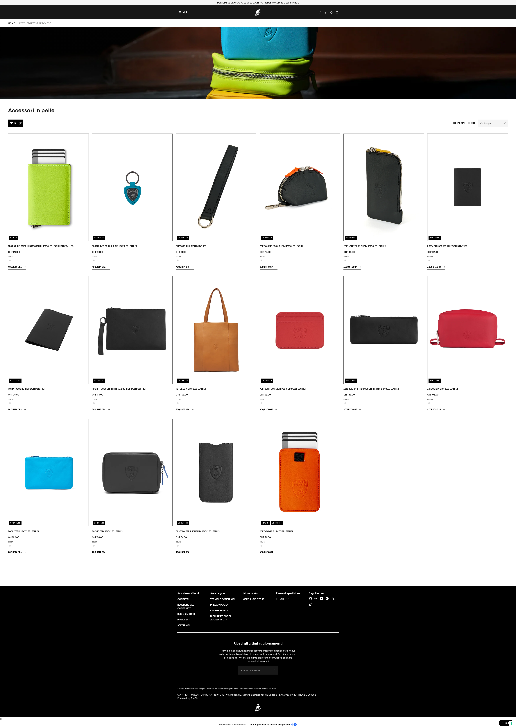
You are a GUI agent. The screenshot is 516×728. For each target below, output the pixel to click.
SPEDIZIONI (183, 625)
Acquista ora (15, 266)
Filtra (13, 123)
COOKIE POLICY (219, 610)
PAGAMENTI (184, 619)
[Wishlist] (331, 12)
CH (282, 599)
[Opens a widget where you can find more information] (506, 723)
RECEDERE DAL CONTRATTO (185, 607)
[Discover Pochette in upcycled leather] (48, 472)
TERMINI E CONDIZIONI (222, 599)
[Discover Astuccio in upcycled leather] (467, 330)
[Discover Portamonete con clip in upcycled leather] (300, 187)
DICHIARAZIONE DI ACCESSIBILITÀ (220, 618)
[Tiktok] (311, 605)
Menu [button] (185, 12)
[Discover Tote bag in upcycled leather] (216, 330)
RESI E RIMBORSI (186, 614)
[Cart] (337, 12)
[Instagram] (316, 598)
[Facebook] (310, 598)
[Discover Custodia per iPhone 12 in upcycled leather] (216, 472)
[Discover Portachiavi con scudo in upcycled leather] (132, 187)
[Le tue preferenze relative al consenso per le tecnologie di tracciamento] (511, 723)
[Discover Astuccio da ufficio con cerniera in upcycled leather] (384, 330)
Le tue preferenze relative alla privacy (270, 724)
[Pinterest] (327, 598)
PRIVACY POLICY (219, 605)
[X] (333, 598)
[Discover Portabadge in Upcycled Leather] (300, 472)
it (276, 599)
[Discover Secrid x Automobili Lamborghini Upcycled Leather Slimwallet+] (48, 187)
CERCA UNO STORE (253, 599)
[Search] (320, 12)
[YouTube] (321, 598)
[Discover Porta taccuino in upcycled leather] (48, 330)
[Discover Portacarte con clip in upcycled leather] (384, 187)
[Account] (326, 12)
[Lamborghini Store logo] (258, 12)
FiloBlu (194, 698)
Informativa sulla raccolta (232, 724)
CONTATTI (183, 599)
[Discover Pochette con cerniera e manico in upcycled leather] (132, 330)
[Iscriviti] (274, 670)
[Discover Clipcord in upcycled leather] (216, 187)
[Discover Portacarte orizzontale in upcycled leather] (300, 330)
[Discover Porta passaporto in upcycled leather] (467, 187)
